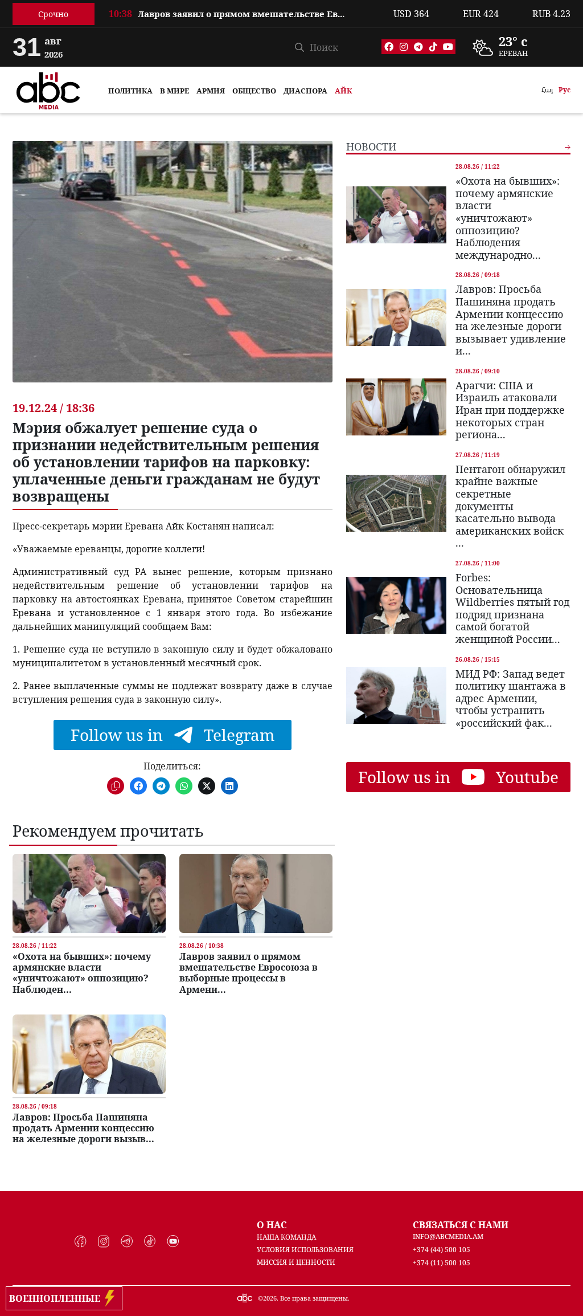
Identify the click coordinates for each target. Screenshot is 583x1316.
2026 (270, 1298)
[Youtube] (448, 46)
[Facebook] (388, 46)
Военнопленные (57, 1298)
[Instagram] (403, 46)
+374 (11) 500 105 (441, 1263)
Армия (210, 90)
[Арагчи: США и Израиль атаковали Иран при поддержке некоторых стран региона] (396, 406)
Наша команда (286, 1237)
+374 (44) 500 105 (441, 1249)
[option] (244, 20)
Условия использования (305, 1249)
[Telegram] (418, 46)
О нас (272, 1225)
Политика (130, 90)
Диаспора (305, 90)
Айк (343, 90)
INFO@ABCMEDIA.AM (448, 1236)
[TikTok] (433, 46)
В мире (174, 90)
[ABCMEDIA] (48, 89)
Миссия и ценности (296, 1262)
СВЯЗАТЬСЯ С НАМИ (460, 1225)
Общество (254, 90)
